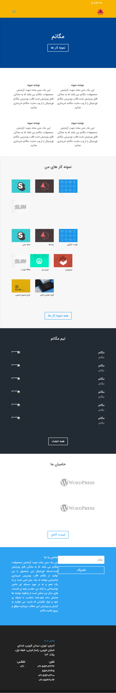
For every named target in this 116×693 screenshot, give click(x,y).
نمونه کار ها (58, 47)
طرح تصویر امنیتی (22, 295)
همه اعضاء (58, 441)
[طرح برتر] (39, 260)
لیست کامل (58, 534)
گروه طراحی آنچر (47, 295)
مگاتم (58, 36)
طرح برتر (45, 269)
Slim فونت (25, 269)
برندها (51, 244)
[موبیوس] (63, 260)
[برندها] (44, 186)
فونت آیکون (72, 244)
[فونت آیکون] (68, 186)
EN (96, 3)
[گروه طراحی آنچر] (44, 285)
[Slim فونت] (21, 206)
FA (100, 3)
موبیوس (68, 269)
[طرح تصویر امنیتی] (21, 285)
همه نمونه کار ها (58, 315)
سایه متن (26, 244)
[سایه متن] (21, 186)
